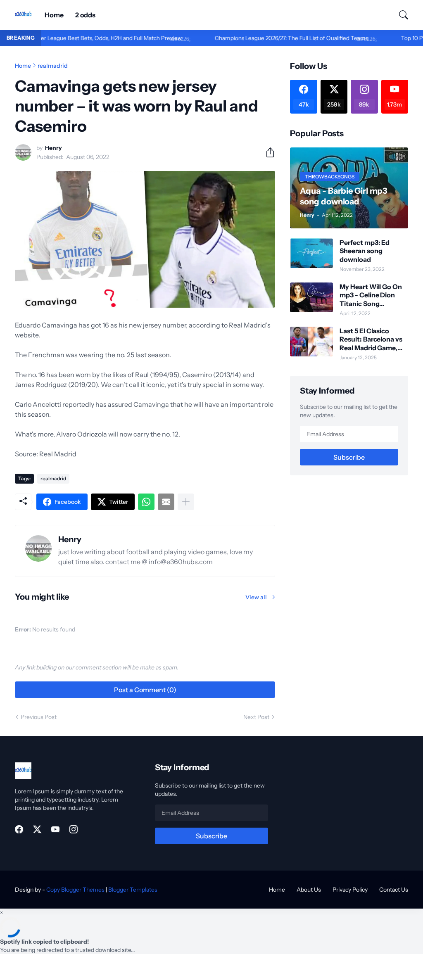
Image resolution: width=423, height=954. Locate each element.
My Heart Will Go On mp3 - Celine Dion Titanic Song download (371, 295)
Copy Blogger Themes (75, 889)
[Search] (400, 15)
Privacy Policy (350, 889)
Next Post (256, 717)
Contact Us (393, 889)
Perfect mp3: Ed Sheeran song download (365, 250)
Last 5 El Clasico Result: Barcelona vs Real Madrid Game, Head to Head (371, 339)
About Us (309, 889)
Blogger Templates (132, 889)
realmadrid (53, 65)
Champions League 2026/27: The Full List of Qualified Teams (270, 38)
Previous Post (39, 717)
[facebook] (19, 829)
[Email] (166, 502)
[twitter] (37, 829)
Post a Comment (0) (145, 690)
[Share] (267, 152)
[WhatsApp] (146, 502)
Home (54, 15)
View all (256, 597)
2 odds (85, 15)
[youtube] (55, 829)
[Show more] (186, 502)
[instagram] (73, 829)
